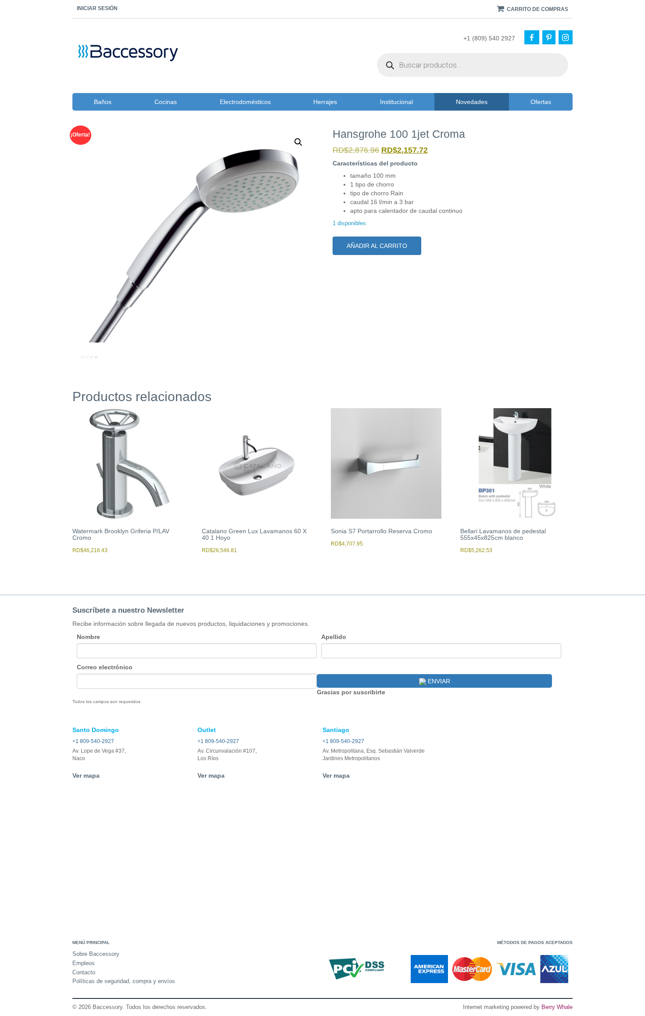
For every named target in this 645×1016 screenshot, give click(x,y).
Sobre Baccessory (95, 954)
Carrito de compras (536, 9)
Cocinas (165, 101)
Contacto (83, 972)
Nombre (88, 636)
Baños (102, 101)
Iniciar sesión (97, 8)
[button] (298, 142)
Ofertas (540, 101)
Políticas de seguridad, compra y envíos (123, 981)
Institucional (396, 101)
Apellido (333, 636)
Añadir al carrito (377, 245)
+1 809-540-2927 (93, 741)
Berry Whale (557, 1007)
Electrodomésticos (245, 101)
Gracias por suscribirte (351, 692)
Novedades (471, 101)
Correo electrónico (105, 667)
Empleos (83, 963)
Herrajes (325, 101)
